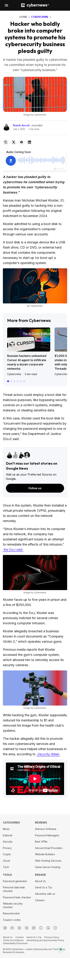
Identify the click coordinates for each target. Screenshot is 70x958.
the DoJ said (13, 549)
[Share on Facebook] (21, 142)
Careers (40, 900)
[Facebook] (12, 928)
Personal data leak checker (14, 889)
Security (8, 841)
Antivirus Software (45, 828)
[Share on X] (14, 142)
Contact (19, 937)
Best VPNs (41, 841)
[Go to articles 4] (18, 381)
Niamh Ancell (21, 125)
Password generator (15, 881)
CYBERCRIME (39, 16)
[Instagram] (19, 928)
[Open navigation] (6, 5)
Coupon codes (12, 919)
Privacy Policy (51, 937)
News (6, 828)
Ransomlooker (11, 913)
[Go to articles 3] (14, 381)
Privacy (7, 847)
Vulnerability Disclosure (15, 943)
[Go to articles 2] (11, 381)
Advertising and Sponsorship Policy (45, 940)
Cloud (6, 860)
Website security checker (13, 905)
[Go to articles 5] (21, 381)
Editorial (7, 835)
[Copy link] (6, 142)
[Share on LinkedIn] (29, 142)
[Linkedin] (34, 928)
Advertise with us (45, 893)
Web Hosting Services (48, 860)
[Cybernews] (35, 5)
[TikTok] (26, 928)
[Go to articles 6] (24, 381)
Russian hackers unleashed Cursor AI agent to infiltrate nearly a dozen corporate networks (26, 362)
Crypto (7, 854)
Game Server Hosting (47, 867)
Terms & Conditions (13, 940)
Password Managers (47, 835)
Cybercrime (14, 374)
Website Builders (45, 854)
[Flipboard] (48, 928)
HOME (23, 16)
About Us (40, 881)
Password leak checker (17, 897)
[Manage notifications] (61, 949)
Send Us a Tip (43, 887)
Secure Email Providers (48, 847)
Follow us (35, 488)
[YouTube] (41, 928)
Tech (6, 867)
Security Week (48, 754)
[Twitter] (5, 928)
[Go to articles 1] (8, 381)
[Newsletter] (55, 928)
